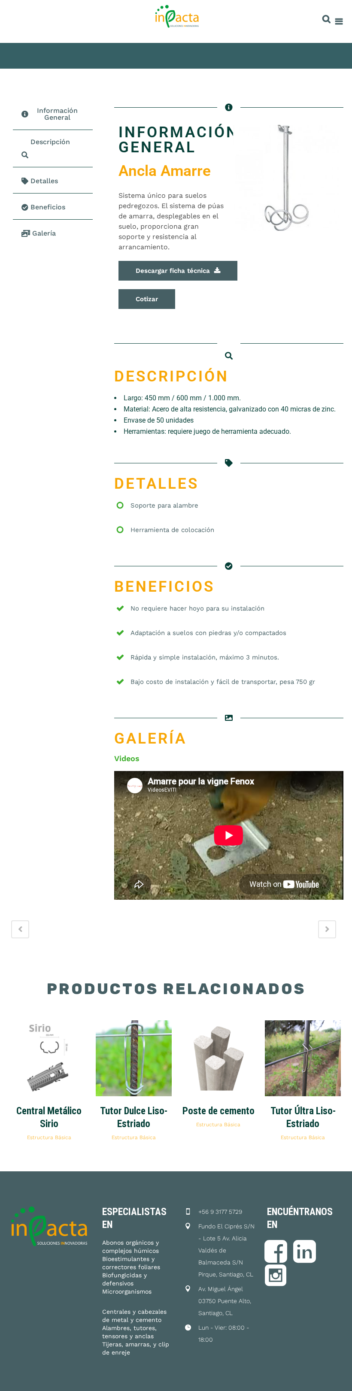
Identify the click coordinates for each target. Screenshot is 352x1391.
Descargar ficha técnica (173, 271)
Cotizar (147, 299)
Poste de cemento (218, 1111)
